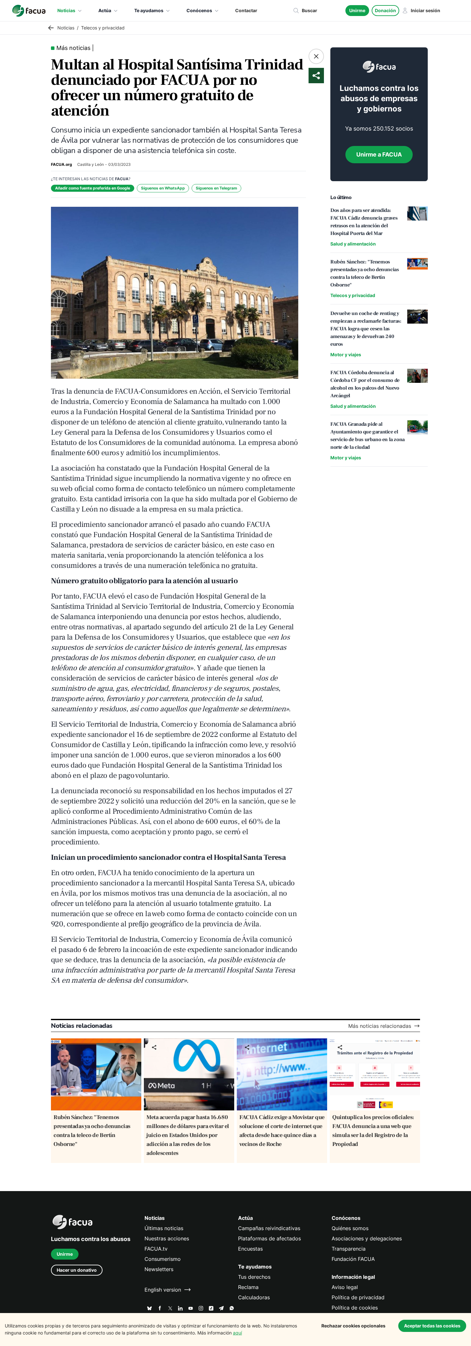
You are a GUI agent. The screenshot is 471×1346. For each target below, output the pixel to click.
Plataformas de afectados (269, 1238)
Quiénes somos (350, 1228)
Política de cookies (355, 1307)
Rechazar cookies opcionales (353, 1325)
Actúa (104, 10)
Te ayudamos (148, 10)
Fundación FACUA (353, 1259)
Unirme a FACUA (379, 154)
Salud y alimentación (353, 243)
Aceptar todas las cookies (432, 1325)
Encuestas (250, 1248)
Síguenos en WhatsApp (163, 188)
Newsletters (159, 1269)
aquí (237, 1332)
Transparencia (349, 1248)
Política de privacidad (358, 1297)
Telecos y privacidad (352, 295)
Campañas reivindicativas (269, 1228)
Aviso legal (345, 1287)
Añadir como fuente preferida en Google (92, 188)
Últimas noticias (164, 1228)
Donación (385, 10)
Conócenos (199, 10)
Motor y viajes (345, 354)
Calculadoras (254, 1297)
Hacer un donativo (77, 1270)
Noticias (66, 10)
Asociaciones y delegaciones (367, 1238)
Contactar (246, 10)
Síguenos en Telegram (216, 188)
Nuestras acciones (167, 1238)
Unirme (357, 10)
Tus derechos (254, 1277)
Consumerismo (163, 1259)
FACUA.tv (156, 1248)
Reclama (248, 1287)
